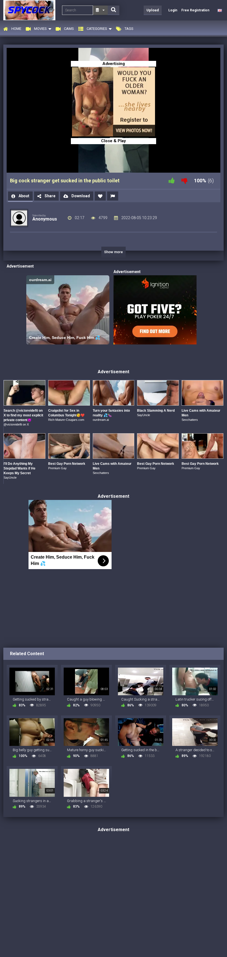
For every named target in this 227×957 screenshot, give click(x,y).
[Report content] (112, 196)
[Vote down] (184, 180)
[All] (100, 10)
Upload (152, 10)
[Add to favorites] (100, 196)
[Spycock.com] (31, 10)
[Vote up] (172, 180)
